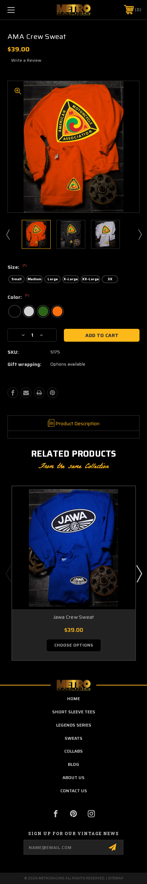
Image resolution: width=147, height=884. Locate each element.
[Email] (26, 392)
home (73, 698)
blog (73, 764)
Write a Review (26, 60)
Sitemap (115, 878)
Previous (7, 234)
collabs (73, 751)
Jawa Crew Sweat (73, 617)
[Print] (39, 392)
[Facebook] (12, 392)
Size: (17, 267)
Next (139, 234)
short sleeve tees (73, 711)
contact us (73, 790)
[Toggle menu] (20, 10)
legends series (73, 725)
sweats (73, 738)
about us (73, 777)
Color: (18, 297)
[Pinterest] (52, 392)
